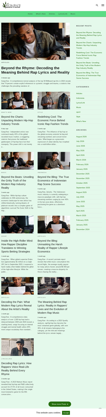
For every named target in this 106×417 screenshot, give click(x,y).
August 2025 (81, 192)
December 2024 (82, 229)
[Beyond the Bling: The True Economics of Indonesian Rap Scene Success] (54, 160)
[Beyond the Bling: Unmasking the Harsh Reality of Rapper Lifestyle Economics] (54, 224)
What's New (6, 112)
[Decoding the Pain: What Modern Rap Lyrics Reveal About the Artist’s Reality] (17, 286)
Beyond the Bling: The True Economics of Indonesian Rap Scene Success (53, 181)
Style (40, 112)
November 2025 (82, 178)
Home (30, 14)
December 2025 (82, 174)
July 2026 (80, 141)
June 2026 (80, 146)
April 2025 (80, 211)
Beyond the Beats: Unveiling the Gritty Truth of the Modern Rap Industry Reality (88, 65)
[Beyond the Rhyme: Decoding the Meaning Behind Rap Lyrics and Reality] (35, 41)
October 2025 (82, 183)
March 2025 (81, 215)
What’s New (41, 14)
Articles (52, 14)
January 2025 (82, 225)
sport (4, 236)
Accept (66, 413)
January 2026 (82, 169)
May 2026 (80, 150)
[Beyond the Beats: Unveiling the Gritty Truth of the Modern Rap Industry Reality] (17, 160)
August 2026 (81, 137)
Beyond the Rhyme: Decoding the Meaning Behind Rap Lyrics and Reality (89, 35)
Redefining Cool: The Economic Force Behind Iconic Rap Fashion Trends (53, 120)
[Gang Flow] (11, 5)
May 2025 (80, 206)
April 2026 (80, 155)
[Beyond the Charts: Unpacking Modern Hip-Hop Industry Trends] (17, 100)
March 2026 (81, 160)
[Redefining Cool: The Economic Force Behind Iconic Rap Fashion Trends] (54, 100)
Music (73, 14)
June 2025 (80, 202)
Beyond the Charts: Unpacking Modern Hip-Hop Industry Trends (17, 120)
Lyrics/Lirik (62, 14)
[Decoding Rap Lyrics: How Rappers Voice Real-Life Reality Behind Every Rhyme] (17, 347)
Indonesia (42, 172)
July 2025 (80, 197)
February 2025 (82, 220)
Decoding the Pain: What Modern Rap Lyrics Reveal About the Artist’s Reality (16, 306)
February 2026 (82, 164)
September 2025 (83, 188)
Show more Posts (59, 404)
